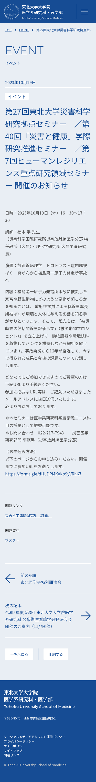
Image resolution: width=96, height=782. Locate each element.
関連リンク (11, 755)
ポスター (12, 540)
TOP (8, 29)
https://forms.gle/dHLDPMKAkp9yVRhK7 (43, 474)
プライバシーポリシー (19, 741)
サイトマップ (13, 750)
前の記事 (40, 578)
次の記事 (39, 615)
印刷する (56, 654)
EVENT (24, 29)
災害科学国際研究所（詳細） (28, 515)
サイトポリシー (14, 746)
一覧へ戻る (19, 654)
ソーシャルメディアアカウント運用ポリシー (34, 736)
